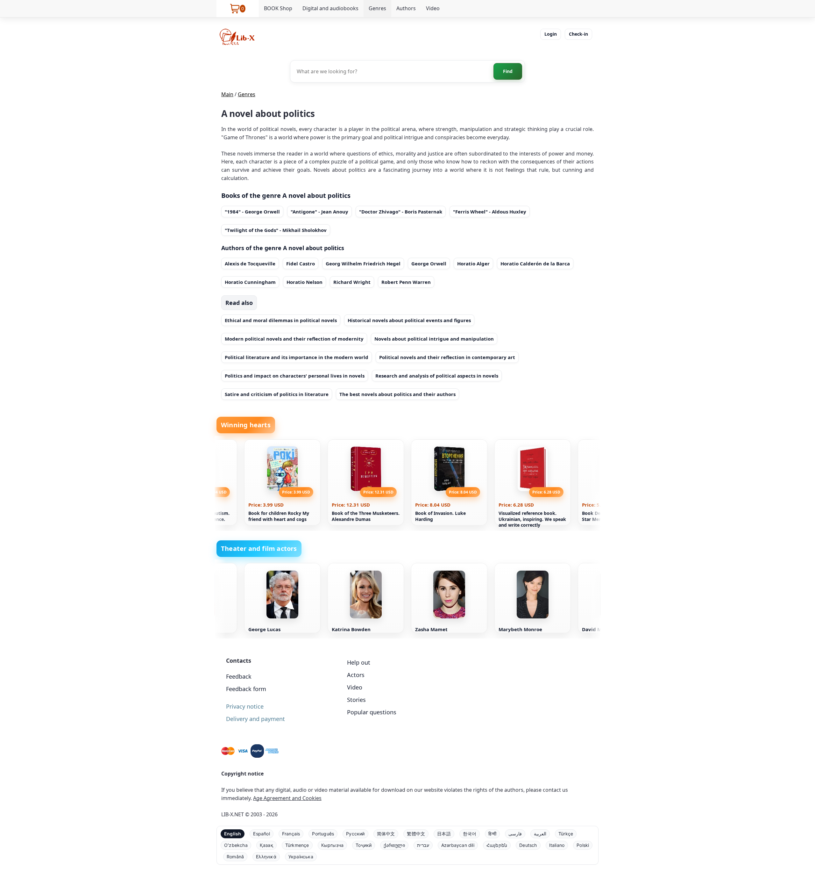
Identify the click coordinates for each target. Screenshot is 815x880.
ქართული (394, 845)
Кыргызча (332, 845)
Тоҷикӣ (364, 845)
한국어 (470, 833)
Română (235, 856)
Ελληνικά (266, 856)
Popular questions (371, 712)
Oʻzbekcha (236, 845)
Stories (356, 699)
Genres (377, 8)
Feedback (239, 676)
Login (550, 34)
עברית (423, 845)
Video (433, 8)
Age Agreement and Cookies (287, 798)
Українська (300, 856)
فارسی (515, 833)
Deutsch (528, 845)
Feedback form (246, 689)
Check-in (578, 34)
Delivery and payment (255, 719)
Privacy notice (245, 706)
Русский (355, 833)
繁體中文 (416, 833)
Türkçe (565, 833)
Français (291, 833)
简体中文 (386, 833)
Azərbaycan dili (457, 845)
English (232, 833)
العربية (540, 833)
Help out (358, 662)
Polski (583, 845)
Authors (406, 8)
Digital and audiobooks (330, 8)
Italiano (557, 845)
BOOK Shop (278, 8)
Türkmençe (297, 845)
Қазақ (266, 845)
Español (261, 833)
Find (508, 71)
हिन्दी (492, 833)
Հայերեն (496, 845)
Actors (356, 675)
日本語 (444, 833)
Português (323, 833)
